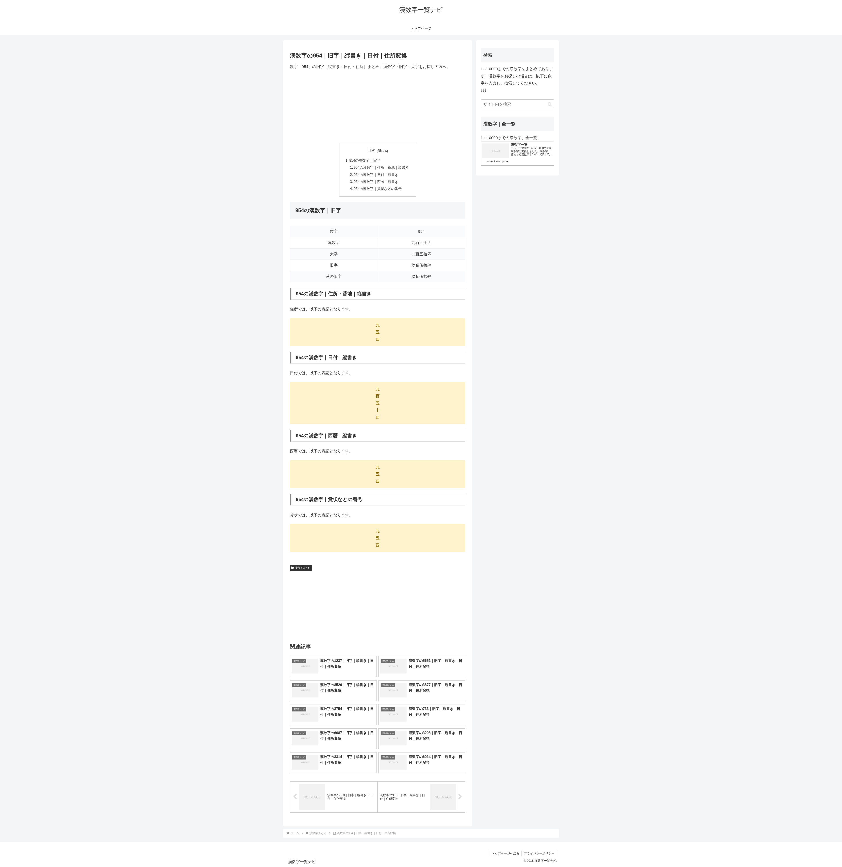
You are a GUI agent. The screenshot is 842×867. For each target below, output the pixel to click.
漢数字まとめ (302, 567)
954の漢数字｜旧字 (364, 160)
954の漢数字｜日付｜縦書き (376, 175)
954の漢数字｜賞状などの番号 (378, 189)
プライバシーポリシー (539, 853)
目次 (371, 150)
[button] (550, 104)
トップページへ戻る (505, 853)
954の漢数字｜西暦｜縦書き (376, 182)
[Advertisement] (377, 106)
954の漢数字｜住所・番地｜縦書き (381, 167)
